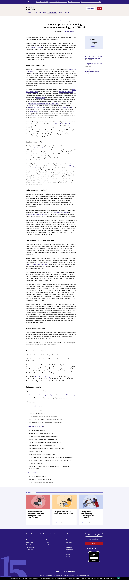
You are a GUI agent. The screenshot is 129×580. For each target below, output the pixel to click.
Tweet (72, 31)
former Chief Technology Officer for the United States (44, 104)
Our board (68, 552)
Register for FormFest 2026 (42, 1)
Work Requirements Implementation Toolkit (91, 1)
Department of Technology (60, 212)
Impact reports (69, 547)
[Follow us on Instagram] (90, 548)
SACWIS (32, 172)
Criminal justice (29, 549)
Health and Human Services (35, 426)
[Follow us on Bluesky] (95, 548)
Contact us (70, 534)
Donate (99, 8)
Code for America (32, 472)
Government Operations (66, 92)
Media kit (68, 556)
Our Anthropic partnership (74, 1)
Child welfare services (38, 148)
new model (34, 116)
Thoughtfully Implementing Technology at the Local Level (92, 70)
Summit (47, 542)
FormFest (48, 545)
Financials (68, 554)
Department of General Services (37, 214)
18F (72, 108)
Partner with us (90, 8)
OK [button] (118, 578)
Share (67, 31)
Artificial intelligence (30, 547)
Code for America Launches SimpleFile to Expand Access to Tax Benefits (94, 57)
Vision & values (69, 542)
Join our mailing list (94, 535)
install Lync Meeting (69, 395)
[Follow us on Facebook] (100, 548)
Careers (56, 534)
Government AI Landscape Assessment (58, 1)
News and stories (31, 534)
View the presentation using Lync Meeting (40, 395)
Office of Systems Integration (63, 124)
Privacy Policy (113, 578)
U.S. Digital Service (63, 108)
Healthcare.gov (34, 112)
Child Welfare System (36, 47)
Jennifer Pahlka (40, 98)
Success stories (47, 534)
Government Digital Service (36, 108)
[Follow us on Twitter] (98, 548)
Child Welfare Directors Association (38, 264)
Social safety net (30, 542)
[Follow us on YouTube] (92, 548)
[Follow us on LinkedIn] (87, 548)
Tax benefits (29, 545)
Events (39, 534)
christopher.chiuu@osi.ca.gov (43, 377)
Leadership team (69, 549)
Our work (29, 540)
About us (62, 534)
